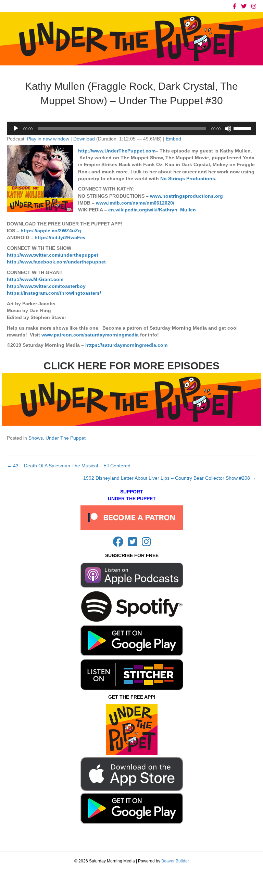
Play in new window (48, 139)
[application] (131, 128)
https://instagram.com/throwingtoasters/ (54, 293)
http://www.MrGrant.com (35, 279)
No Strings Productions (187, 178)
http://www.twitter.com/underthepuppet (52, 255)
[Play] (15, 128)
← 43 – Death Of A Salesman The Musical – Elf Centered (68, 465)
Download (84, 139)
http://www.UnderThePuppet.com (116, 151)
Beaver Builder (175, 861)
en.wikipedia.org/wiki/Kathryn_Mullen (152, 209)
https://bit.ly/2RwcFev (60, 237)
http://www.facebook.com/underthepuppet (56, 262)
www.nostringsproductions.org (186, 196)
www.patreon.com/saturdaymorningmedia (90, 335)
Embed (173, 139)
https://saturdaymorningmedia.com (126, 345)
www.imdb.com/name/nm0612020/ (135, 203)
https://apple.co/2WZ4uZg (51, 230)
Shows (35, 438)
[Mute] (228, 128)
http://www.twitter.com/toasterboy (46, 286)
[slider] (243, 128)
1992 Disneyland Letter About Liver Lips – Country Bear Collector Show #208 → (169, 478)
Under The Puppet (66, 438)
